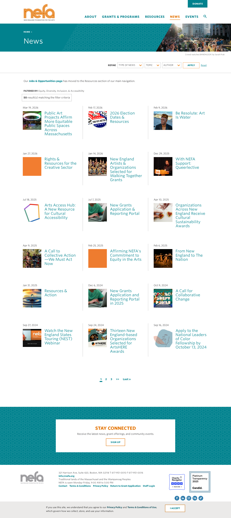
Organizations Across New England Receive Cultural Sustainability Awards (190, 215)
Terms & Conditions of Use (141, 507)
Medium (194, 498)
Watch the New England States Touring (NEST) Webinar (58, 336)
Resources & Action (55, 293)
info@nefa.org (66, 476)
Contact (63, 486)
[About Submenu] (90, 19)
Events (191, 17)
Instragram (189, 498)
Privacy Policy (114, 507)
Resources (155, 17)
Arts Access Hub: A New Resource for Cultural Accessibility (60, 211)
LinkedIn (183, 498)
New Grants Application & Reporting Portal (125, 209)
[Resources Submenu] (154, 19)
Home (27, 32)
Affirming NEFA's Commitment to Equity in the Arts (125, 255)
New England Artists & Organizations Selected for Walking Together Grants (126, 169)
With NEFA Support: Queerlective (187, 163)
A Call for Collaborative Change (188, 295)
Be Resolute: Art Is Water (190, 115)
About (91, 17)
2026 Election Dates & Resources (122, 117)
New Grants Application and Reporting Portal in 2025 (125, 297)
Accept (175, 508)
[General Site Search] (205, 16)
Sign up (116, 442)
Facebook (177, 498)
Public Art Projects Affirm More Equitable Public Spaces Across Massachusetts (58, 123)
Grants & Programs (121, 17)
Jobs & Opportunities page (46, 81)
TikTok (200, 498)
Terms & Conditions (80, 486)
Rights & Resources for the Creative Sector (60, 163)
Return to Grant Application (125, 486)
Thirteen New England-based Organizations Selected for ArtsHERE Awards (123, 341)
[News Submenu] (175, 21)
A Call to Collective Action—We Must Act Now (60, 257)
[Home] (39, 12)
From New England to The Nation (189, 255)
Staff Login (149, 486)
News (175, 17)
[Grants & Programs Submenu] (120, 19)
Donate (197, 4)
